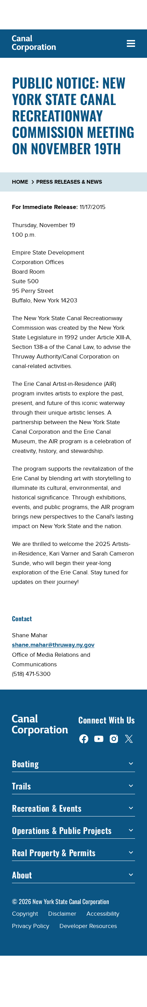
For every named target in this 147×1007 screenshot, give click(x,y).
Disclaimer (62, 913)
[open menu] (131, 43)
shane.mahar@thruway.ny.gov (53, 645)
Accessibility (102, 913)
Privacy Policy (30, 926)
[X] (128, 738)
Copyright (25, 913)
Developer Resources (88, 926)
